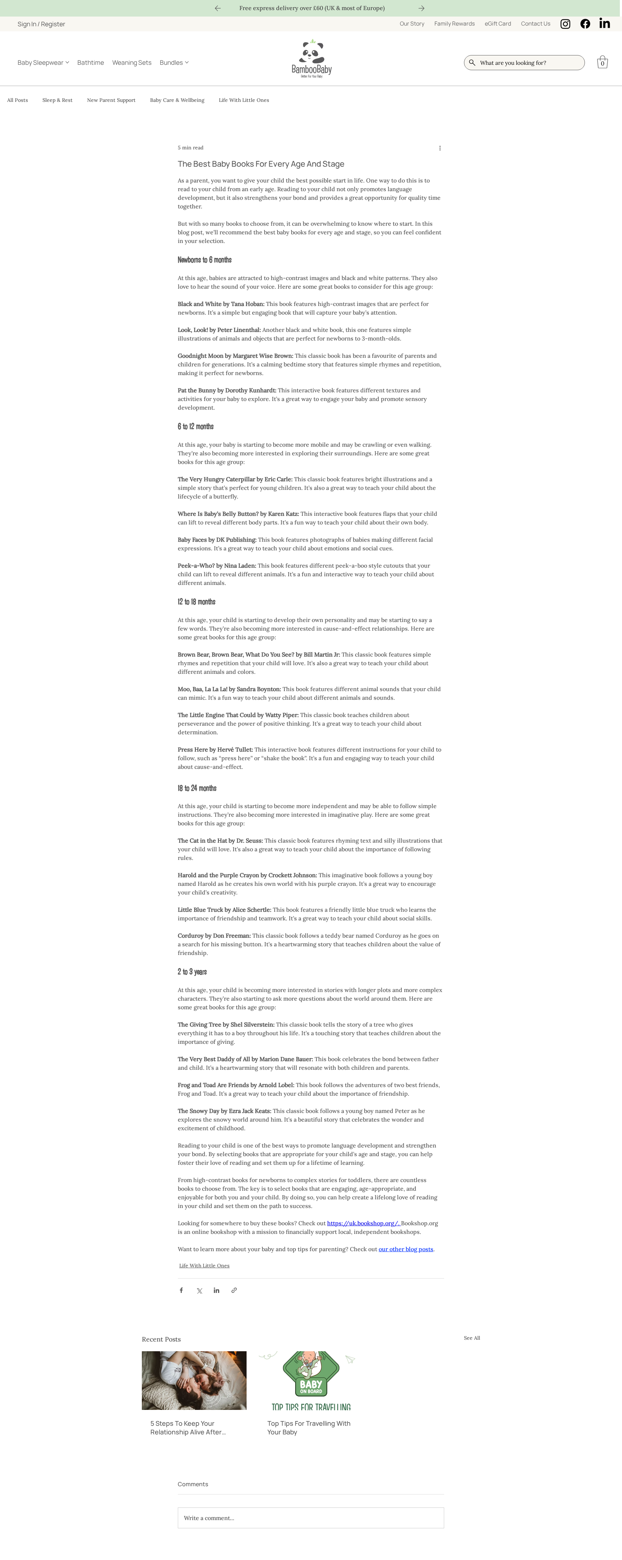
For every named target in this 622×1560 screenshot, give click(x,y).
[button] (602, 61)
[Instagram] (565, 23)
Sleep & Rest (57, 100)
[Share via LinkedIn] (216, 1290)
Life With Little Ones (244, 100)
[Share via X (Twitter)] (198, 1290)
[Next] (422, 8)
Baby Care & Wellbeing (177, 100)
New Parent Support (111, 100)
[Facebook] (585, 23)
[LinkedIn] (604, 23)
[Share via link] (234, 1290)
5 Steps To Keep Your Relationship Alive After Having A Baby (186, 1427)
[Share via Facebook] (181, 1290)
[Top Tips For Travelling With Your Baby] (311, 1380)
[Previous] (218, 8)
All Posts (17, 100)
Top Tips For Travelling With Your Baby (309, 1427)
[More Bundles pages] (187, 62)
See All (472, 1338)
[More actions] (440, 148)
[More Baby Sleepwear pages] (67, 62)
